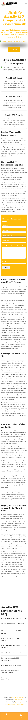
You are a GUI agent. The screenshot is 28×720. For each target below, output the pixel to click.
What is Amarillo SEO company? (11, 653)
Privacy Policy (19, 704)
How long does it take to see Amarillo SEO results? (12, 679)
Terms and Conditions (20, 702)
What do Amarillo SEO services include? (10, 639)
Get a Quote (14, 49)
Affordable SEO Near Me (17, 697)
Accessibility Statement (10, 704)
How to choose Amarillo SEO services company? (10, 659)
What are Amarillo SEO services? (11, 618)
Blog (16, 699)
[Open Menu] (26, 4)
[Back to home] (9, 4)
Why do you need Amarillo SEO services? (11, 632)
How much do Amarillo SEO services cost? (12, 625)
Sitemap (20, 699)
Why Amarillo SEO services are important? (10, 646)
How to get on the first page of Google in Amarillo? (10, 671)
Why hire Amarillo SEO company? (11, 665)
